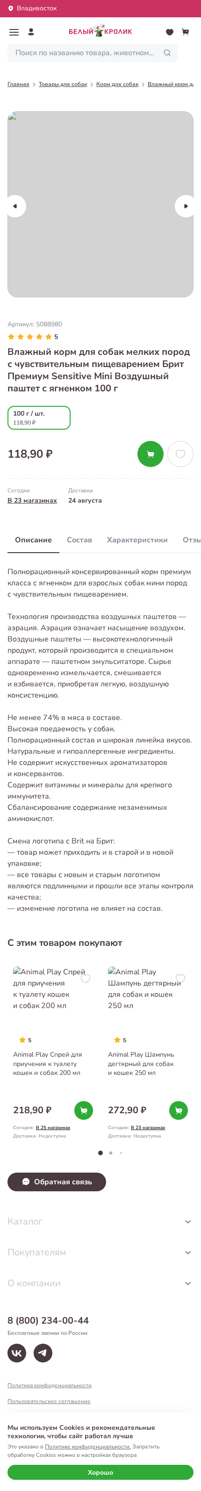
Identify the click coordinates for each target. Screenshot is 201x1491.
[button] (14, 32)
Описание (33, 540)
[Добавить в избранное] (180, 454)
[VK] (16, 1353)
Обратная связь (63, 1182)
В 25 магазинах (53, 1128)
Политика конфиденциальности (49, 1385)
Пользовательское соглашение (49, 1401)
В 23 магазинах (32, 500)
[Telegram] (43, 1353)
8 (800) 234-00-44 (48, 1320)
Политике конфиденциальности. (88, 1446)
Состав (79, 540)
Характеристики (137, 540)
